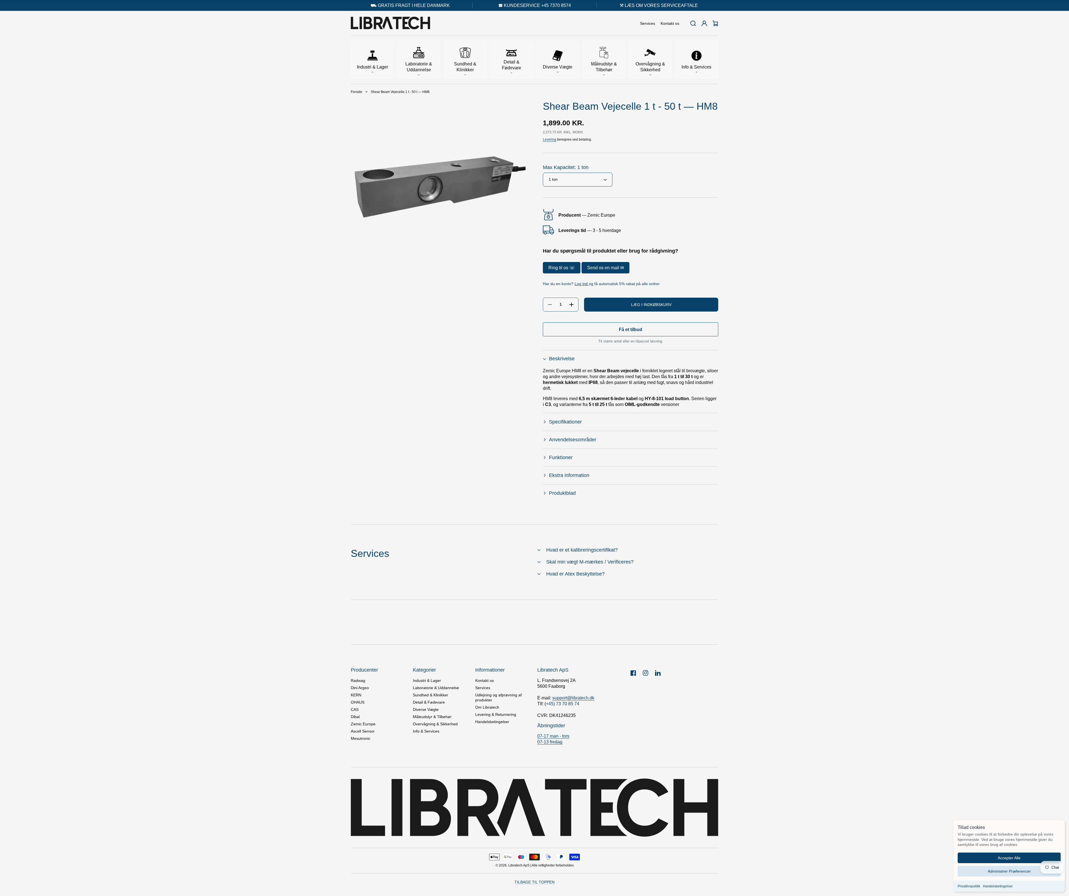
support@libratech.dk (573, 698)
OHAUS (357, 702)
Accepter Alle (1009, 858)
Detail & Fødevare (429, 702)
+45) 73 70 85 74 (562, 703)
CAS (355, 709)
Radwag (358, 680)
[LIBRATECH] (390, 23)
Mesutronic (360, 738)
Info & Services (426, 731)
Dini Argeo (360, 688)
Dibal (355, 716)
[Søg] (693, 23)
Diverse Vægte (426, 709)
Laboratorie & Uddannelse (436, 688)
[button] (372, 59)
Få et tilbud (630, 329)
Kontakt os (484, 680)
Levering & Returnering (495, 714)
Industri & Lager (427, 680)
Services (482, 688)
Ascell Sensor (363, 731)
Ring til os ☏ (561, 268)
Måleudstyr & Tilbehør (432, 716)
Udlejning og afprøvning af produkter (498, 697)
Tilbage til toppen (534, 882)
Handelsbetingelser (998, 886)
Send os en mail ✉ (605, 268)
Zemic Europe (363, 724)
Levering (549, 140)
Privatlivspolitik (969, 886)
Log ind (582, 284)
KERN (356, 695)
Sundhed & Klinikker (430, 695)
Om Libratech (487, 707)
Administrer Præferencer (1009, 871)
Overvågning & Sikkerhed (435, 724)
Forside (356, 92)
